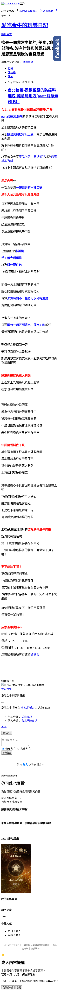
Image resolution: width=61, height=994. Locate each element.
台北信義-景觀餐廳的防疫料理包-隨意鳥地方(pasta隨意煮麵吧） (33, 96)
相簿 (10, 68)
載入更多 (7, 733)
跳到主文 (6, 34)
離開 (19, 987)
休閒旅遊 (28, 62)
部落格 (12, 72)
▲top (4, 726)
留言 (31, 707)
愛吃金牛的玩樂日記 (24, 25)
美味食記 (26, 716)
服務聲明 (35, 948)
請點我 (35, 654)
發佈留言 (7, 753)
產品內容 (25, 156)
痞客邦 (25, 707)
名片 (10, 76)
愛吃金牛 (6, 689)
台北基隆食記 (29, 720)
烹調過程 (39, 156)
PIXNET (15, 945)
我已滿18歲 (8, 987)
